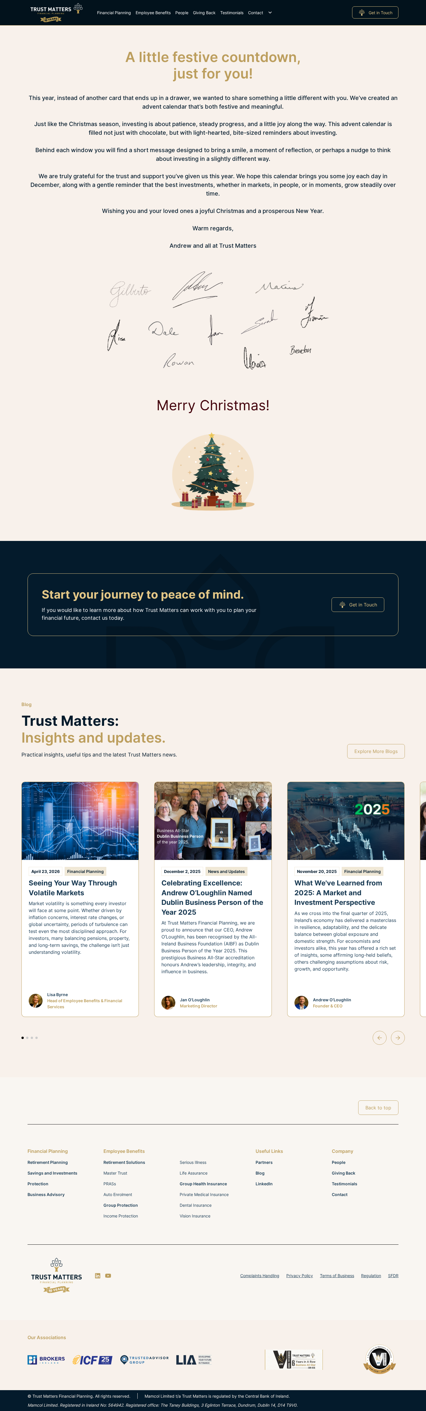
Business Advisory (46, 1194)
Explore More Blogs (376, 751)
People (181, 12)
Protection (38, 1183)
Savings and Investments (52, 1173)
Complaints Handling (259, 1275)
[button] (184, 13)
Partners (264, 1162)
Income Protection (120, 1215)
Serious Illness (193, 1162)
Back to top (378, 1108)
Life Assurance (193, 1173)
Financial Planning (114, 12)
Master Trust (115, 1173)
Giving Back (204, 12)
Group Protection (120, 1205)
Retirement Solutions (124, 1162)
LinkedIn (264, 1183)
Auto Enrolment (117, 1194)
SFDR (393, 1275)
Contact (255, 12)
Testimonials (231, 12)
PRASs (109, 1183)
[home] (56, 12)
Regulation (371, 1275)
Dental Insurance (196, 1205)
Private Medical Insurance (204, 1194)
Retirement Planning (48, 1162)
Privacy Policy (299, 1275)
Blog (260, 1173)
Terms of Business (337, 1275)
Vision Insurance (195, 1215)
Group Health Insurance (203, 1183)
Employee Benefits (153, 12)
